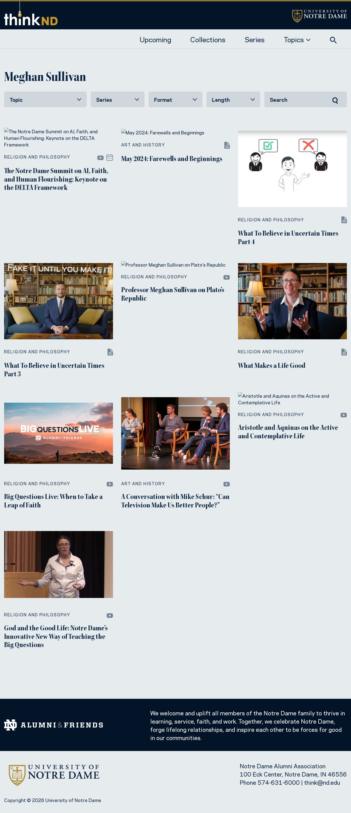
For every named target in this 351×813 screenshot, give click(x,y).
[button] (333, 38)
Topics (294, 39)
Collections (207, 39)
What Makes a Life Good (271, 366)
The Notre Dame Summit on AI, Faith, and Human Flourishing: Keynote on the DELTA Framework (56, 180)
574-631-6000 (278, 782)
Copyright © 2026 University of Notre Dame (52, 800)
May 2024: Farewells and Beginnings (171, 159)
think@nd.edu (322, 782)
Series (255, 39)
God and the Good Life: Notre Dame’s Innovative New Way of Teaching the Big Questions (56, 637)
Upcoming (155, 39)
